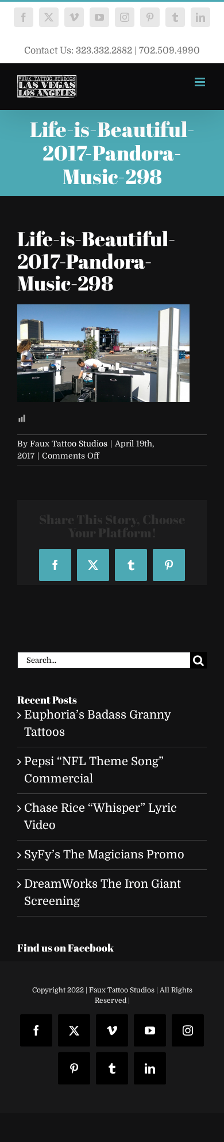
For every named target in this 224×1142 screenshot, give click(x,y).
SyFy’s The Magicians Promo (104, 854)
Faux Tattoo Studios (68, 443)
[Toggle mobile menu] (201, 82)
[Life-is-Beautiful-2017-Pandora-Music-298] (103, 312)
